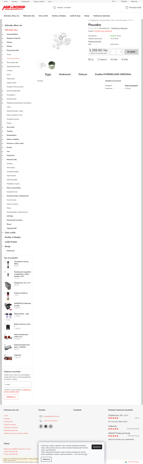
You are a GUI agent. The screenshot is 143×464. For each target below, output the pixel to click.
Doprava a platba (39, 1)
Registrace (134, 1)
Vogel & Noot (11, 83)
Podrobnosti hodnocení (119, 28)
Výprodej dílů (12, 228)
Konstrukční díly (12, 62)
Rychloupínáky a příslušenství (17, 212)
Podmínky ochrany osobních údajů (16, 433)
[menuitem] (11, 15)
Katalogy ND (25, 1)
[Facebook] (41, 426)
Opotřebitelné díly (13, 66)
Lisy (8, 151)
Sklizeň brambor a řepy (15, 111)
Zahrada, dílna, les (13, 25)
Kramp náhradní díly (11, 454)
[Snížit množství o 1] (111, 51)
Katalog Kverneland (11, 427)
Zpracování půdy (13, 50)
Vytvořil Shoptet (133, 462)
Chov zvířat (10, 232)
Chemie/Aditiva (12, 34)
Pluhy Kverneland (13, 58)
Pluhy (9, 54)
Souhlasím (97, 447)
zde (86, 454)
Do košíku (131, 52)
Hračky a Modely (13, 237)
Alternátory (11, 168)
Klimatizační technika (14, 220)
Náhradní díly (11, 30)
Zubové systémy (12, 204)
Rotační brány (11, 99)
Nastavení (46, 459)
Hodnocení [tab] (65, 74)
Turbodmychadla (12, 172)
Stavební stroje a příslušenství (18, 196)
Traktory (10, 131)
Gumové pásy (11, 200)
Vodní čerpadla (12, 180)
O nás (5, 1)
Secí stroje (10, 127)
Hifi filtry (10, 216)
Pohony (9, 42)
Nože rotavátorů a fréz (14, 115)
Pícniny (9, 147)
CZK (113, 1)
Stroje (7, 246)
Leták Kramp (11, 241)
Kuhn (8, 75)
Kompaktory (11, 95)
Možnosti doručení (94, 41)
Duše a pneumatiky (14, 188)
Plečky (9, 123)
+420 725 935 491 (50, 421)
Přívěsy (9, 46)
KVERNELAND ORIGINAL (103, 31)
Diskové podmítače (13, 91)
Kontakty (14, 1)
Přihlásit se (11, 397)
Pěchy (9, 208)
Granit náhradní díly (11, 452)
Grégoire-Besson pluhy (15, 87)
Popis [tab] (48, 74)
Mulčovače (11, 155)
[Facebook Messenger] (46, 426)
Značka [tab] (113, 74)
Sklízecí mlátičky (13, 139)
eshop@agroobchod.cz (51, 416)
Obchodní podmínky (11, 430)
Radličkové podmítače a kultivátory (19, 103)
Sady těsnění (11, 176)
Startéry (10, 164)
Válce (9, 107)
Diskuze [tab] (83, 74)
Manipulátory (11, 135)
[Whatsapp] (50, 426)
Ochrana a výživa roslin (15, 143)
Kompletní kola (12, 192)
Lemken (9, 70)
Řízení (9, 224)
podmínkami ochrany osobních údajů (17, 391)
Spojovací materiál (13, 38)
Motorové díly (12, 159)
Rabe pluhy (11, 79)
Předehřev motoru (13, 184)
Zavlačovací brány (13, 119)
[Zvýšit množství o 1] (120, 51)
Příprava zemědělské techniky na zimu (17, 449)
